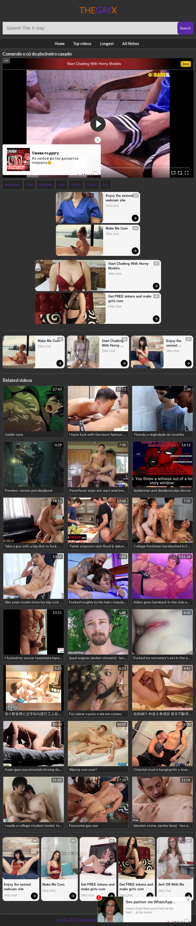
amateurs (12, 184)
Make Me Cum (117, 228)
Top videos (82, 43)
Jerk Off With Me (171, 884)
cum (61, 184)
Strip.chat (112, 206)
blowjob (45, 184)
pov (106, 184)
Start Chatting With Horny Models (94, 64)
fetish (76, 184)
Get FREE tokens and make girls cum (130, 298)
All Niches (130, 43)
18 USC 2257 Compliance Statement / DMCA (91, 920)
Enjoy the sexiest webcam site (120, 198)
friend (91, 184)
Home (60, 43)
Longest (107, 43)
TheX (98, 10)
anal (30, 184)
